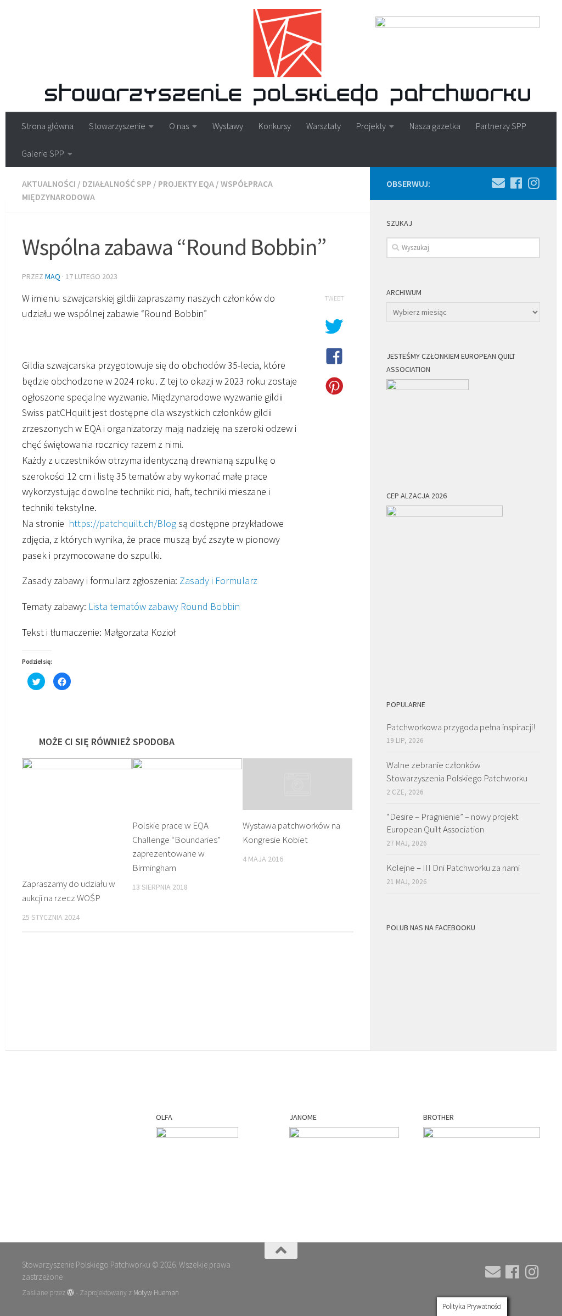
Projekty (371, 125)
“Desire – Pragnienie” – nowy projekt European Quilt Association (452, 823)
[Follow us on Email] (498, 183)
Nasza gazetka (434, 125)
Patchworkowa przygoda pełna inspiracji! (460, 727)
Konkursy (274, 125)
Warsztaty (323, 125)
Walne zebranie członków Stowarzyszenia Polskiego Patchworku (456, 771)
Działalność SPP (116, 183)
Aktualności (49, 183)
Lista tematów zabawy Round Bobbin (164, 606)
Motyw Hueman (156, 1292)
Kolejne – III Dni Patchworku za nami (453, 868)
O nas (179, 125)
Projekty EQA (186, 183)
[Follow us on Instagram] (533, 183)
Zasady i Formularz (218, 580)
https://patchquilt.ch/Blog (122, 523)
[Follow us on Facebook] (515, 183)
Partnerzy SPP (501, 125)
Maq (52, 276)
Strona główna (47, 125)
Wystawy (227, 125)
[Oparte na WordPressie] (70, 1292)
